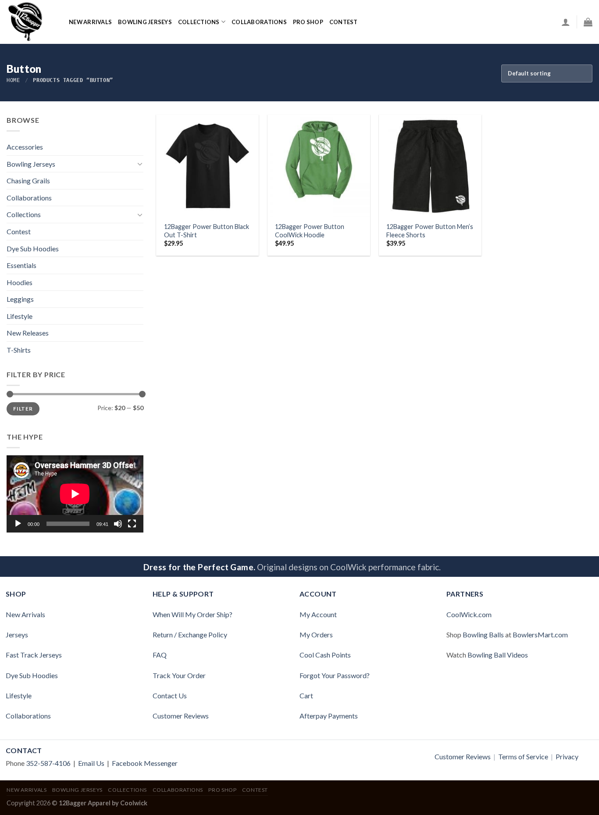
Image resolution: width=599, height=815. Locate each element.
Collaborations (259, 21)
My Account (318, 614)
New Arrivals (90, 21)
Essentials (21, 265)
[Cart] (588, 22)
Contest (19, 231)
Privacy (567, 756)
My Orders (316, 634)
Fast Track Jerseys (34, 655)
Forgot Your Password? (335, 675)
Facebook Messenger (145, 763)
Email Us (91, 763)
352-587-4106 (48, 763)
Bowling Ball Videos (497, 655)
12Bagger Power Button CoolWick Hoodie (309, 231)
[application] (75, 493)
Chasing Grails (28, 180)
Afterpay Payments (329, 715)
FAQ (160, 655)
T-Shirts (19, 350)
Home (13, 80)
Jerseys (17, 634)
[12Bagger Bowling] (31, 22)
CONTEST (343, 21)
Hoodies (19, 282)
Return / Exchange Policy (190, 634)
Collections (199, 21)
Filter (22, 408)
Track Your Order (179, 675)
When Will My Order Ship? (192, 614)
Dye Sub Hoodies (33, 248)
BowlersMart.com (540, 634)
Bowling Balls (483, 634)
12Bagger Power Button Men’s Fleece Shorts (429, 231)
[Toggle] (139, 163)
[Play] (18, 523)
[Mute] (118, 523)
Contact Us (170, 695)
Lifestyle (19, 316)
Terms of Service (523, 756)
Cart (306, 695)
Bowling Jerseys (145, 21)
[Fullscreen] (132, 523)
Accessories (25, 147)
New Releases (28, 333)
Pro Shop (308, 21)
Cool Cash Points (325, 655)
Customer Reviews (181, 715)
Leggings (20, 299)
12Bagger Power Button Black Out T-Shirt (206, 231)
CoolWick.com (469, 614)
